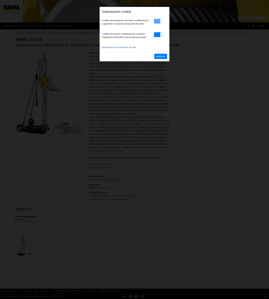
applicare (160, 56)
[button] (158, 21)
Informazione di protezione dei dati (119, 47)
